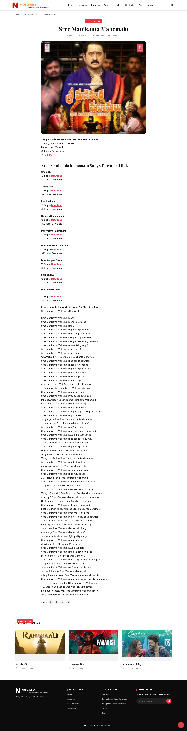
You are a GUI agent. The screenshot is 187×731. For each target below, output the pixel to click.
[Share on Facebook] (56, 602)
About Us (71, 699)
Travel (107, 5)
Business (95, 5)
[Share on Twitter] (50, 602)
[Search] (172, 5)
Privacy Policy (73, 704)
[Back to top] (181, 725)
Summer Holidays (133, 664)
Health (118, 5)
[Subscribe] (168, 701)
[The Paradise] (93, 645)
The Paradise (76, 664)
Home (70, 5)
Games (105, 708)
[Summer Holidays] (147, 645)
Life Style (129, 5)
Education (82, 5)
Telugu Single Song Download (114, 699)
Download (56, 176)
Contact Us (72, 708)
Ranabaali (21, 664)
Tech (140, 5)
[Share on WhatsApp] (68, 602)
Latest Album (28, 14)
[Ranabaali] (40, 645)
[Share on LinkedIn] (62, 602)
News (150, 5)
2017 (49, 155)
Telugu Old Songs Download (114, 704)
